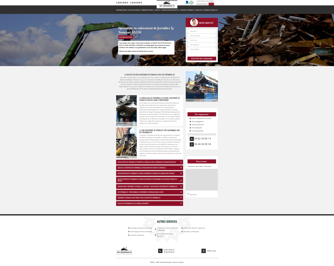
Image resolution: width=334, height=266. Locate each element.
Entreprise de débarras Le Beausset (165, 235)
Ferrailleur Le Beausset (191, 232)
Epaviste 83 (157, 10)
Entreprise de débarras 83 (187, 10)
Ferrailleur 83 (198, 10)
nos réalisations (125, 37)
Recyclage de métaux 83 (134, 10)
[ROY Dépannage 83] (167, 4)
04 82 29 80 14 (123, 2)
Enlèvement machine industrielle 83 (170, 10)
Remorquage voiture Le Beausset (141, 232)
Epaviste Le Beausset (137, 235)
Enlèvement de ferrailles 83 (210, 10)
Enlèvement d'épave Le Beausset (194, 228)
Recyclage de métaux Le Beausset (141, 228)
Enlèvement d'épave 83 (121, 10)
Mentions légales (178, 262)
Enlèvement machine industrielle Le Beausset (167, 229)
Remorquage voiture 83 (148, 10)
